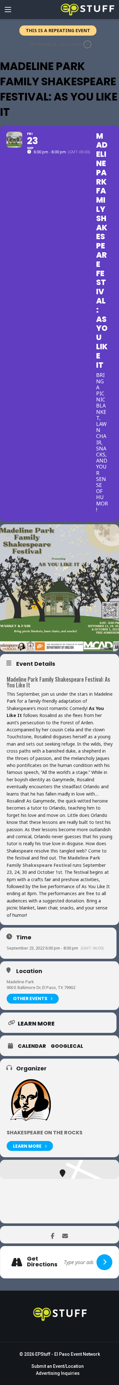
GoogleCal (67, 1046)
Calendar (32, 1046)
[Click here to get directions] (104, 1262)
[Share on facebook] (52, 1234)
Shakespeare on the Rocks (45, 1132)
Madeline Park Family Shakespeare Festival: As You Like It (58, 682)
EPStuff (42, 1354)
